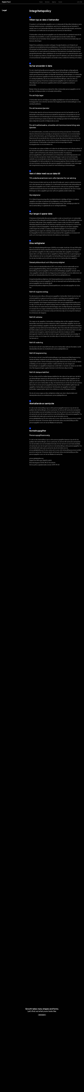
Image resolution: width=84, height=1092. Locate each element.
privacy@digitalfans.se (36, 458)
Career (60, 2)
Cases (41, 2)
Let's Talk (79, 2)
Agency (54, 2)
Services (47, 2)
